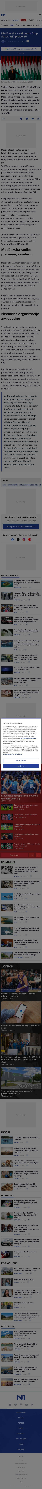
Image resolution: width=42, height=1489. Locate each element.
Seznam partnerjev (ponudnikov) (12, 754)
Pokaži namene (21, 760)
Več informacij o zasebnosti (28, 738)
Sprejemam (20, 766)
